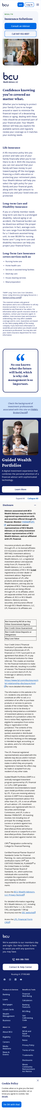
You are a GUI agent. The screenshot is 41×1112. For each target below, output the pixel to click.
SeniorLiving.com (12, 297)
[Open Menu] (37, 4)
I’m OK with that (11, 1104)
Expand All (20, 498)
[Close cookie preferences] (37, 1080)
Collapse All (33, 498)
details (5, 1096)
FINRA (26, 521)
